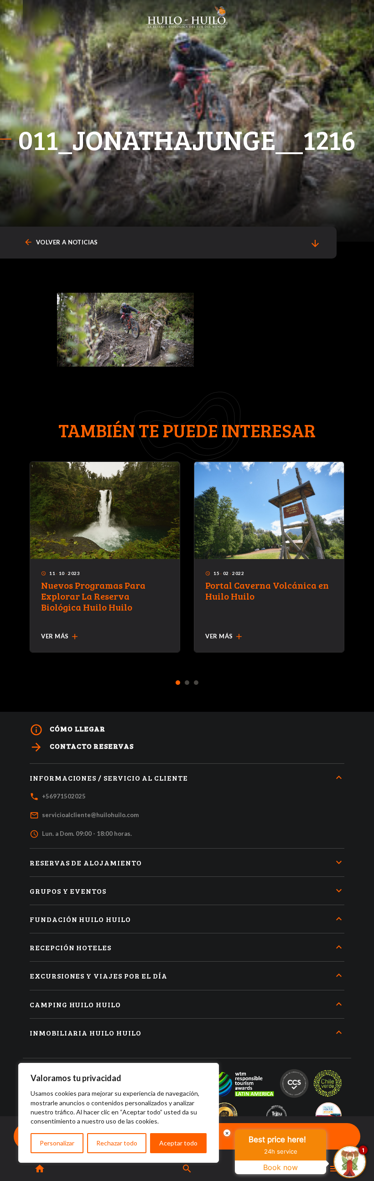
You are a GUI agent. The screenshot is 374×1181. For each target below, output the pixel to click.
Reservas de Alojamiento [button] (86, 862)
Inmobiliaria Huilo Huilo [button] (85, 1032)
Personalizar (57, 1143)
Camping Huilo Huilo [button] (75, 1004)
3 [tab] (196, 683)
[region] (118, 1113)
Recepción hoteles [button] (70, 947)
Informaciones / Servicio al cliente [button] (109, 777)
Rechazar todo (116, 1143)
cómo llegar (67, 729)
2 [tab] (187, 683)
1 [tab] (178, 683)
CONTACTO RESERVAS (82, 747)
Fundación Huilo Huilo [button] (80, 919)
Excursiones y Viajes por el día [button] (98, 975)
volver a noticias (61, 242)
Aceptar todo (178, 1143)
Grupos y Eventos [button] (68, 891)
